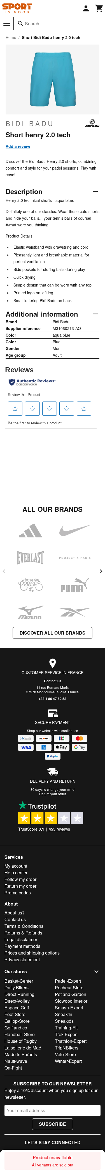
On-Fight (13, 1068)
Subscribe (52, 1124)
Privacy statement (22, 959)
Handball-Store (19, 1034)
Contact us (52, 681)
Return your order (52, 793)
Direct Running (19, 994)
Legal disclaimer (20, 939)
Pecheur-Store (69, 987)
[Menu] (6, 23)
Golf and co (15, 1027)
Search (32, 23)
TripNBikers (66, 1047)
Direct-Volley (17, 1001)
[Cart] (99, 8)
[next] (101, 571)
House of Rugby (20, 1041)
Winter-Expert (68, 1061)
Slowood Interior (71, 1001)
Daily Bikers (16, 987)
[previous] (4, 571)
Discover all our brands (52, 633)
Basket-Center (18, 981)
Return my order (20, 886)
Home (11, 37)
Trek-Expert (66, 1034)
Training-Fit (66, 1027)
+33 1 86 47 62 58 (52, 698)
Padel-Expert (68, 981)
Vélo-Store (65, 1054)
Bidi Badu (30, 123)
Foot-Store (14, 1014)
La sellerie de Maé (22, 1047)
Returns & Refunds (23, 932)
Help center (15, 872)
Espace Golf (16, 1007)
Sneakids (64, 1021)
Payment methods (22, 946)
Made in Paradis (20, 1054)
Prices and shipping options (32, 953)
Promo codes (17, 892)
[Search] (20, 23)
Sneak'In (63, 1014)
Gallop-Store (17, 1021)
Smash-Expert (69, 1007)
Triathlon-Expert (71, 1041)
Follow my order (20, 879)
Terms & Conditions (23, 926)
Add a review (18, 146)
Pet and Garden (70, 994)
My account (15, 866)
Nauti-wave (15, 1061)
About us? (14, 912)
